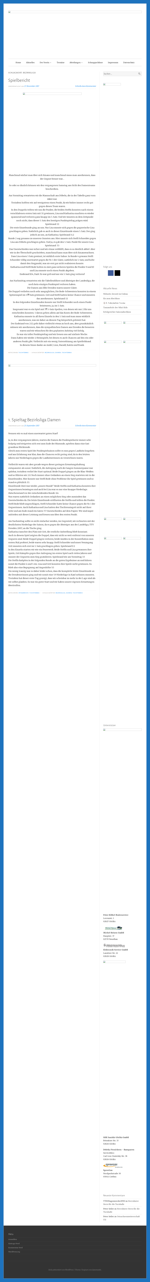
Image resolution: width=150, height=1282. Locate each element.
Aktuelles (30, 62)
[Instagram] (117, 273)
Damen (58, 352)
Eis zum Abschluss (111, 298)
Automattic (96, 1270)
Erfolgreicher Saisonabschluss (117, 312)
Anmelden (12, 1239)
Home (18, 62)
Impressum (113, 62)
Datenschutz (128, 62)
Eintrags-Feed (14, 1244)
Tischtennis (24, 352)
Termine (60, 62)
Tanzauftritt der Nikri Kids (115, 307)
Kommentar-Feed (15, 1248)
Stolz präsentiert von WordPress (60, 1270)
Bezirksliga (49, 352)
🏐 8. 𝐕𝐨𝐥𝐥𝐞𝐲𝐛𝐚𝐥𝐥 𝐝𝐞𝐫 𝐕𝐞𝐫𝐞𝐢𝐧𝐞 (114, 303)
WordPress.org (14, 1252)
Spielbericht (19, 80)
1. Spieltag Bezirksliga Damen (34, 420)
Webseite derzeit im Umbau (115, 294)
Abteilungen (75, 62)
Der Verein (44, 62)
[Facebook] (111, 273)
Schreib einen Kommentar (85, 86)
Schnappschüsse (95, 62)
